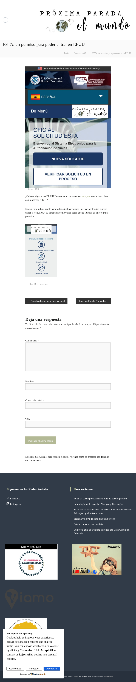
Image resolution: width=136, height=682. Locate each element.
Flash (75, 676)
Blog (31, 284)
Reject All (34, 668)
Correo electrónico (35, 400)
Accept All (51, 668)
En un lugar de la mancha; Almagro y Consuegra (98, 504)
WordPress (108, 676)
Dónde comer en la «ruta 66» (88, 524)
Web (27, 419)
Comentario (32, 340)
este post (85, 196)
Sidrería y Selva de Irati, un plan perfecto (94, 518)
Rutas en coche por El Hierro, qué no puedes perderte (100, 498)
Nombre (30, 381)
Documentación (80, 53)
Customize (15, 668)
